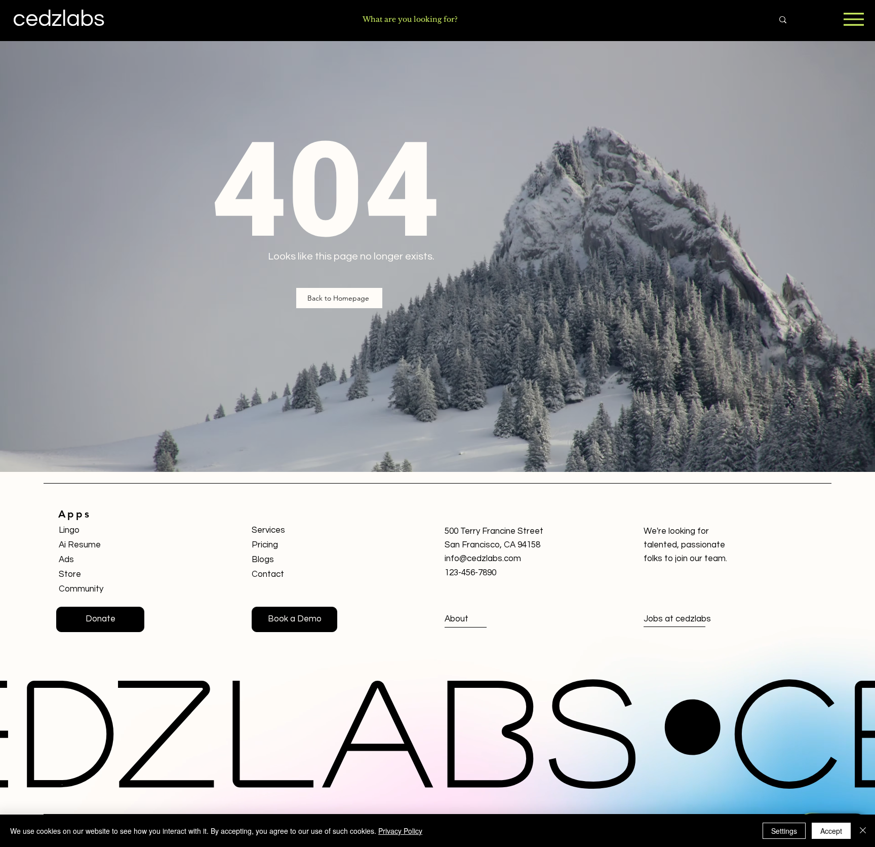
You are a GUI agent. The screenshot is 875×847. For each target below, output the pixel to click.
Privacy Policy (400, 831)
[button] (294, 619)
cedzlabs (59, 18)
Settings (784, 831)
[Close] (863, 831)
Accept (831, 831)
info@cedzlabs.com (483, 558)
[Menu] (853, 19)
